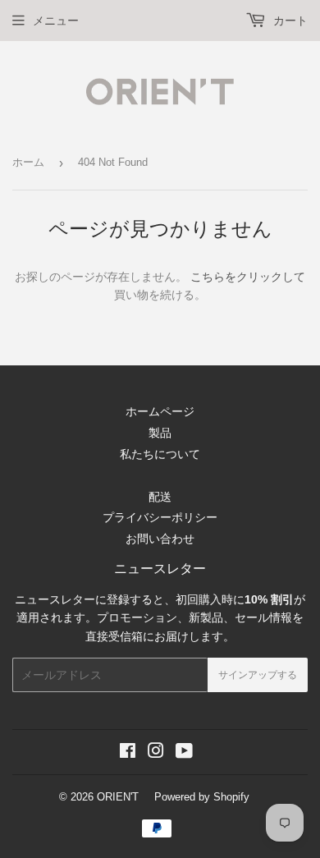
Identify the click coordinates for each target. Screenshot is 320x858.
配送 (160, 496)
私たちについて (160, 454)
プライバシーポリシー (160, 517)
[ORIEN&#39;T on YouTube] (184, 752)
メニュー (56, 20)
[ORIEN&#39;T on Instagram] (156, 752)
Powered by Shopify (201, 797)
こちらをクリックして (247, 276)
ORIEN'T (118, 797)
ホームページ (160, 411)
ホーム (28, 162)
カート (289, 20)
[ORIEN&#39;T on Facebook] (127, 752)
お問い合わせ (160, 538)
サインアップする (257, 675)
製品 (160, 432)
